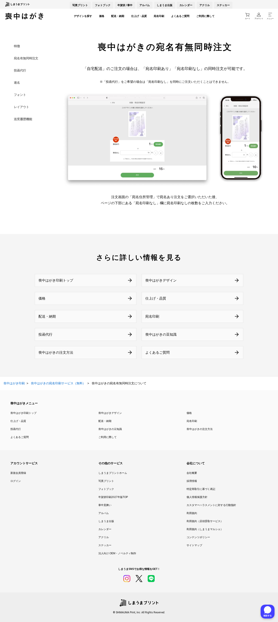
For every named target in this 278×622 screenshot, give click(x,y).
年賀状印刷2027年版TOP (113, 497)
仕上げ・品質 (139, 16)
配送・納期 (117, 16)
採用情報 (192, 481)
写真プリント (106, 481)
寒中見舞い (104, 505)
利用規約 (192, 513)
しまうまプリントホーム (112, 472)
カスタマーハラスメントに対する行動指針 (211, 505)
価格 (101, 16)
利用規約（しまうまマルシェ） (205, 529)
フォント (20, 94)
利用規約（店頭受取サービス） (205, 521)
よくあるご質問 (180, 16)
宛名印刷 (159, 16)
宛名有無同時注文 (26, 58)
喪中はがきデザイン (110, 413)
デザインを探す (83, 16)
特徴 (17, 46)
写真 (80, 5)
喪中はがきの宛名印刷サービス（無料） (58, 383)
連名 (17, 82)
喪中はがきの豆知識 (110, 429)
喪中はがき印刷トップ (23, 413)
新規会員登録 (18, 472)
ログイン (15, 481)
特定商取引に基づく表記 (201, 489)
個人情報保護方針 (197, 497)
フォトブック (103, 5)
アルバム (144, 5)
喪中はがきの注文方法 (200, 429)
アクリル (204, 5)
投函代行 (20, 70)
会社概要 (192, 472)
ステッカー (223, 5)
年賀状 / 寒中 (124, 5)
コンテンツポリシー (198, 537)
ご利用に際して (205, 16)
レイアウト (21, 107)
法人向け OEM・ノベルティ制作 (117, 553)
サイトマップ (194, 545)
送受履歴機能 (23, 119)
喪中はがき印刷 (14, 383)
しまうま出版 (164, 5)
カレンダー (185, 5)
